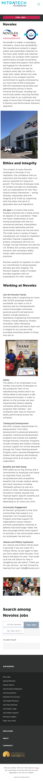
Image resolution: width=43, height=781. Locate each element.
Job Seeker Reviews (11, 701)
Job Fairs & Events (10, 705)
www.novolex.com (11, 38)
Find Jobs (7, 677)
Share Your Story (9, 721)
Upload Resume (9, 681)
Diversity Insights (9, 717)
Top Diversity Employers (12, 689)
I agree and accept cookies (21, 777)
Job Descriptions (9, 693)
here (37, 768)
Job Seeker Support (11, 713)
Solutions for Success (11, 697)
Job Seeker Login (9, 709)
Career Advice (8, 685)
